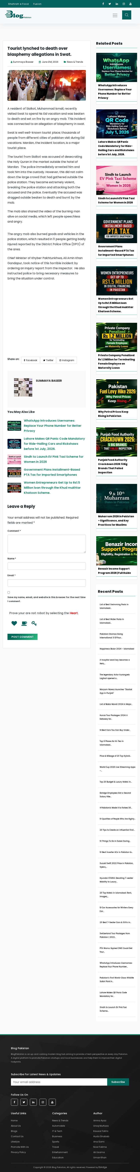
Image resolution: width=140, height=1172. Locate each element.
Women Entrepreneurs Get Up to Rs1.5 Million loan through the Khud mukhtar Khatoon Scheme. (52, 487)
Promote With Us (20, 1146)
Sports (55, 1141)
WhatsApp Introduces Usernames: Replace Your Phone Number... (116, 965)
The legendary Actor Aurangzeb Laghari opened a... (115, 676)
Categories (59, 1113)
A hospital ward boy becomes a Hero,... (115, 662)
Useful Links (18, 1113)
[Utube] (130, 4)
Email (11, 575)
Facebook (31, 360)
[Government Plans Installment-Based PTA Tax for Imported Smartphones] (14, 472)
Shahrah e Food (18, 4)
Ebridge (102, 1167)
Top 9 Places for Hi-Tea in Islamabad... (112, 743)
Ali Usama (99, 1152)
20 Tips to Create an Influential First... (117, 830)
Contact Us (17, 1136)
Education (58, 1157)
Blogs (14, 1131)
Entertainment (60, 1152)
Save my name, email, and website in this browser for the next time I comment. (46, 599)
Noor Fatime (100, 1146)
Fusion (37, 4)
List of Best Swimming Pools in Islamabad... (114, 606)
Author (97, 1113)
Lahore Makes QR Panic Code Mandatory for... (113, 994)
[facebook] (103, 4)
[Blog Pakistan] (18, 15)
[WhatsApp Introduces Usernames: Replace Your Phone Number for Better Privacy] (14, 426)
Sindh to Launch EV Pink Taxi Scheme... (113, 1009)
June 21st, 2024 (49, 61)
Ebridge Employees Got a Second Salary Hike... (115, 795)
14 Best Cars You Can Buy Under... (115, 730)
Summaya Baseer (23, 61)
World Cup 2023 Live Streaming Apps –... (117, 769)
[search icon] (126, 15)
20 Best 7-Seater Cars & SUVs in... (115, 922)
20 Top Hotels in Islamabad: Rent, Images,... (116, 894)
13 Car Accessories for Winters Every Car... (116, 909)
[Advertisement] (46, 321)
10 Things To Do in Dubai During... (115, 841)
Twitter (49, 360)
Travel (55, 1146)
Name (11, 558)
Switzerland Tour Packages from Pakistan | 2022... (115, 935)
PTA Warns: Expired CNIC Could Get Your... (116, 950)
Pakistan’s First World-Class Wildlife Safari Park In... (117, 979)
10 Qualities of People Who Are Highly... (117, 818)
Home (14, 1120)
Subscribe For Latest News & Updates (36, 1074)
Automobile (58, 1125)
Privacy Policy (18, 1152)
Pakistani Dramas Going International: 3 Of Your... (111, 636)
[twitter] (110, 4)
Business (57, 1136)
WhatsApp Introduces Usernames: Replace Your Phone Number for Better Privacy (52, 425)
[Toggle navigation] (115, 15)
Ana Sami (98, 1141)
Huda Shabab (101, 1136)
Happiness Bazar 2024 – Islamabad (117, 648)
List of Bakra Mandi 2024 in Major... (116, 704)
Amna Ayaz (99, 1120)
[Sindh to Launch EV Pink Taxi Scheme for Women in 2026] (14, 459)
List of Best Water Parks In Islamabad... (112, 621)
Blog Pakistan (20, 1048)
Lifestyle (15, 1141)
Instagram (68, 360)
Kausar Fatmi (100, 1131)
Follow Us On (19, 1095)
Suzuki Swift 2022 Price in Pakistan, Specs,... (116, 865)
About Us (16, 1125)
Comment (14, 530)
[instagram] (124, 4)
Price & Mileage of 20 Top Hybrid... (115, 756)
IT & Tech (57, 1131)
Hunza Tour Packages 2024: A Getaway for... (114, 717)
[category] (65, 61)
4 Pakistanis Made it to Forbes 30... (116, 807)
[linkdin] (117, 4)
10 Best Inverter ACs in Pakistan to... (116, 852)
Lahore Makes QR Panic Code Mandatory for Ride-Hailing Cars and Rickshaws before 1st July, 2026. (54, 444)
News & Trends (75, 61)
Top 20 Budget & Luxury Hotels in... (116, 781)
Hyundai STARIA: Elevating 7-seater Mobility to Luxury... (116, 880)
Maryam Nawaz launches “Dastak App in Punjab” (116, 691)
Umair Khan (99, 1157)
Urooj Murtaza (101, 1125)
